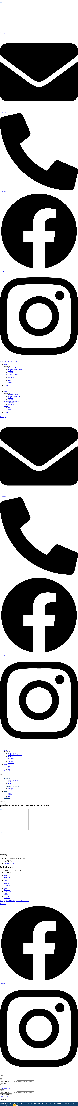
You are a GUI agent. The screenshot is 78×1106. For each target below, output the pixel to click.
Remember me (6, 1087)
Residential (7, 877)
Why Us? (10, 384)
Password (3, 1083)
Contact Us (7, 385)
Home (5, 364)
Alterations (11, 372)
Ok (14, 1105)
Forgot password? (5, 1088)
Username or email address (8, 1081)
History (10, 382)
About (6, 379)
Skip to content (4, 1)
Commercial (11, 376)
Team (9, 380)
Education (11, 377)
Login (2, 1090)
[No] (17, 1105)
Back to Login (4, 1096)
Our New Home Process (15, 369)
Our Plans (10, 371)
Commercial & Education (11, 374)
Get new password (6, 1094)
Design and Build (13, 367)
